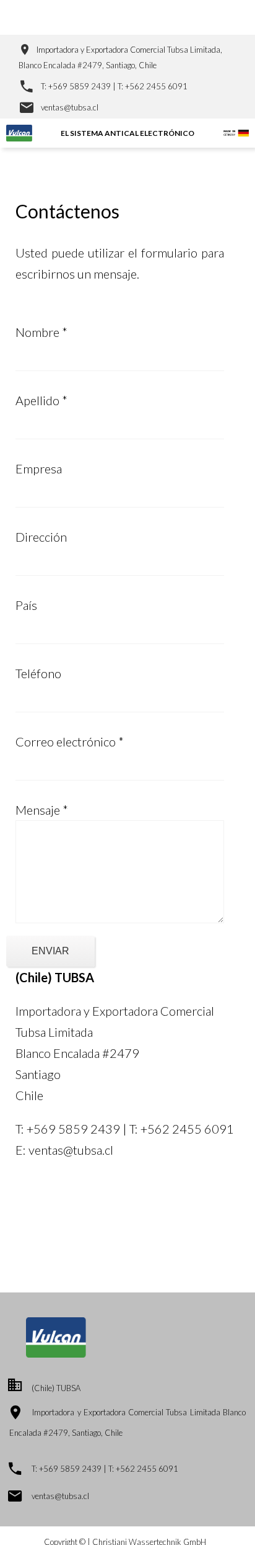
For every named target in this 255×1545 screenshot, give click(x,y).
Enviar (50, 951)
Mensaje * (41, 809)
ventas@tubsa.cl (69, 107)
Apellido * (41, 400)
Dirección (41, 536)
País (26, 605)
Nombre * (41, 332)
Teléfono (38, 673)
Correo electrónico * (69, 741)
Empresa (38, 468)
